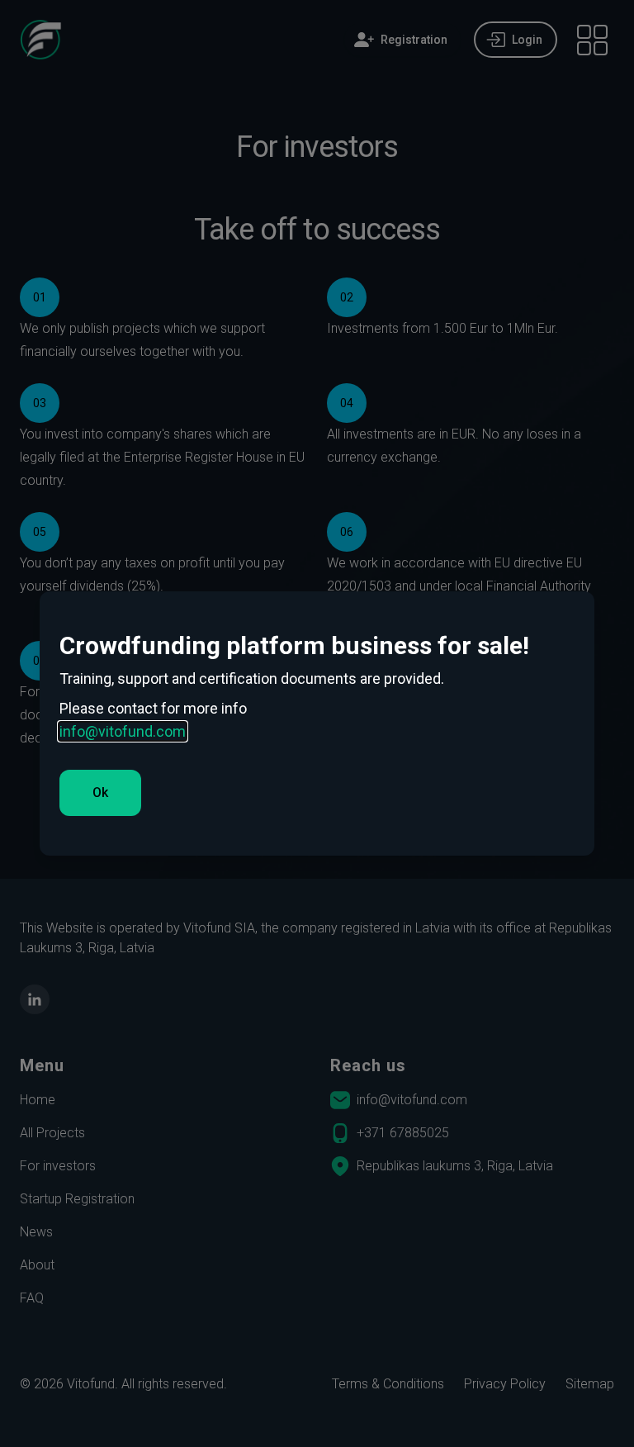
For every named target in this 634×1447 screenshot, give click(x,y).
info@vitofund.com (122, 731)
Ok (100, 792)
